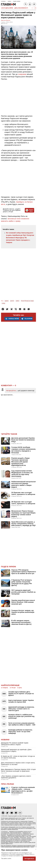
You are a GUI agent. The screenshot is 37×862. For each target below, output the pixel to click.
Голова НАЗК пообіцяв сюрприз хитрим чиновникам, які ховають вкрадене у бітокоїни (23, 450)
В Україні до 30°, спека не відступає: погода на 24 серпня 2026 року (18, 757)
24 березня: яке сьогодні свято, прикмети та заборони (23, 493)
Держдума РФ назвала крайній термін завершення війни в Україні (14, 743)
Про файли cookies (6, 858)
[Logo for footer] (8, 808)
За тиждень (4, 687)
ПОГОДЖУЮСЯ (29, 858)
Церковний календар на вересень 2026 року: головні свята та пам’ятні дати (21, 708)
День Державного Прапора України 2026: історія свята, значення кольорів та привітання (18, 770)
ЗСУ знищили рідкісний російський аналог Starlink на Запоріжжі (23, 592)
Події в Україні (8, 567)
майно (17, 300)
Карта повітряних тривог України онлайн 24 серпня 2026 (21, 701)
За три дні (13, 687)
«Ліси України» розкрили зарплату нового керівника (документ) (16, 777)
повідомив (22, 74)
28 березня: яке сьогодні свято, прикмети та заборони (23, 502)
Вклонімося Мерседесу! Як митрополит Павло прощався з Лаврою (18, 240)
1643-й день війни (7, 8)
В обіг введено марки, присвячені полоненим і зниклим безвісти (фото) (21, 622)
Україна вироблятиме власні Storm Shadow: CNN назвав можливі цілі (23, 602)
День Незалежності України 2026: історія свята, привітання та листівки (18, 763)
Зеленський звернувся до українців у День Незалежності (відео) (16, 750)
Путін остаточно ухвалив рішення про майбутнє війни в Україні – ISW (21, 724)
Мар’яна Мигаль (5, 20)
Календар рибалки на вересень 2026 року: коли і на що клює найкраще (20, 731)
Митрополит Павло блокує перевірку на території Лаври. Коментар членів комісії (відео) (23, 513)
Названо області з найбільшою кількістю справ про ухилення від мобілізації (21, 716)
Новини (5, 740)
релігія (12, 300)
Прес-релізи (7, 784)
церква (6, 300)
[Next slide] (35, 8)
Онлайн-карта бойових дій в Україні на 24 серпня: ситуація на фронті (21, 693)
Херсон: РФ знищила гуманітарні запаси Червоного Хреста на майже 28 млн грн (23, 571)
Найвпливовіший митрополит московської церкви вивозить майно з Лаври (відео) (23, 484)
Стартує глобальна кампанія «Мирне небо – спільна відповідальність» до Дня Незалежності (23, 790)
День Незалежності (21, 8)
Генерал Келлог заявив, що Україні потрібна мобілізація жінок (22, 612)
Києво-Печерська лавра (27, 300)
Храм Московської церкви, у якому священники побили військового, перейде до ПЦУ (23, 523)
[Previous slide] (32, 8)
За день (19, 687)
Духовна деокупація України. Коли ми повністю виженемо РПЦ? (23, 440)
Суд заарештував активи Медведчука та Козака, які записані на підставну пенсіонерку (22, 473)
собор (3, 303)
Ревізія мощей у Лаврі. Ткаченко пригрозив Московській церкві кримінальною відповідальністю (20, 461)
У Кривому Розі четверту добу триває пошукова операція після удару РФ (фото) (21, 582)
